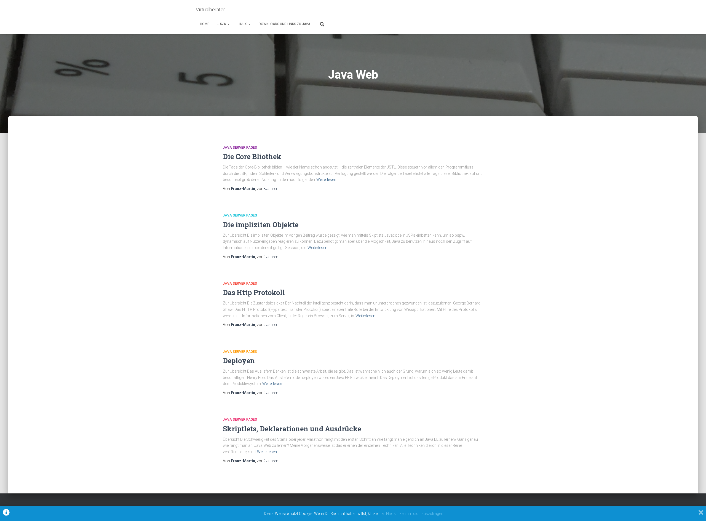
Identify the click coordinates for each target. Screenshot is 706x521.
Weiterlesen (326, 179)
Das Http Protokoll (254, 292)
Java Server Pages (240, 147)
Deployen (239, 360)
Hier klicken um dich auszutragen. (415, 513)
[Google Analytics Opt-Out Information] (6, 513)
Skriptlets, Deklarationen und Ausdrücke (292, 428)
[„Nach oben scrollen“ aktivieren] (695, 510)
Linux (243, 24)
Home (204, 24)
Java (222, 24)
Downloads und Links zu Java (284, 24)
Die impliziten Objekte (260, 224)
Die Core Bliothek (252, 156)
